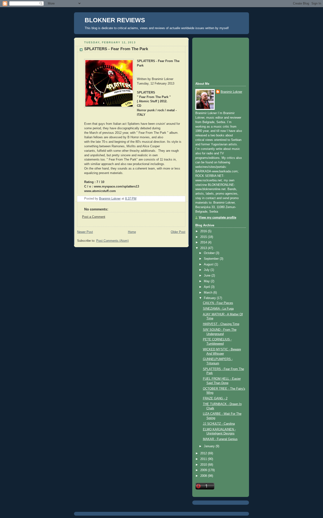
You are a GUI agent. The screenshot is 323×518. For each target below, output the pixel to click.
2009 (204, 470)
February (210, 298)
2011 (204, 459)
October (210, 253)
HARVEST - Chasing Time (221, 324)
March (208, 292)
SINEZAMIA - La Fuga (218, 308)
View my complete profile (217, 217)
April (207, 287)
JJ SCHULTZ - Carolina (219, 423)
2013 (204, 248)
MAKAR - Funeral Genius (220, 439)
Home (132, 232)
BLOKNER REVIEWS (115, 20)
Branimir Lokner (231, 92)
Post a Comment (93, 217)
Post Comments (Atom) (112, 240)
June (207, 275)
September (212, 258)
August (209, 264)
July (207, 270)
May (207, 281)
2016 (204, 231)
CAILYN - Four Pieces (218, 303)
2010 (204, 464)
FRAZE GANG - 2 (215, 398)
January (210, 446)
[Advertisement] (216, 59)
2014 (204, 242)
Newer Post (85, 232)
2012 (204, 453)
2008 (204, 476)
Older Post (178, 232)
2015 (204, 237)
